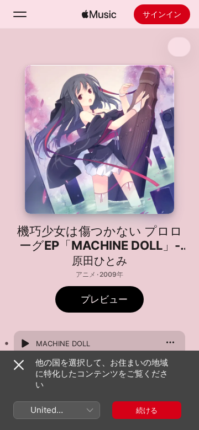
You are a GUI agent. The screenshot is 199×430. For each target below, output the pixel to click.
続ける (147, 410)
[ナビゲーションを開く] (20, 14)
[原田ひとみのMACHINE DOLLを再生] (25, 343)
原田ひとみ (99, 260)
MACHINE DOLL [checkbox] (63, 343)
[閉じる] (19, 365)
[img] (99, 14)
